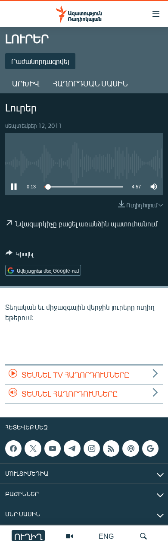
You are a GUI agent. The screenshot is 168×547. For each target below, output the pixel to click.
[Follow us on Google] (150, 448)
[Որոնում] (143, 536)
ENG (106, 536)
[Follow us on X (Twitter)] (33, 448)
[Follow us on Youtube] (52, 448)
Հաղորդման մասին (90, 83)
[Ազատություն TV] (69, 536)
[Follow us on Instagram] (92, 448)
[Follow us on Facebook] (13, 448)
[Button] (19, 255)
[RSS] (111, 448)
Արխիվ (25, 83)
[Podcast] (130, 448)
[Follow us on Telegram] (72, 448)
